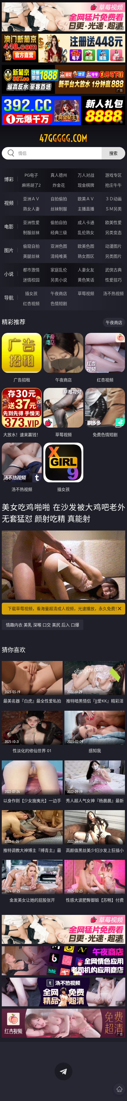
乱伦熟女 (86, 232)
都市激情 (31, 270)
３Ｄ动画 (113, 198)
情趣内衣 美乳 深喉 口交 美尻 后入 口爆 (42, 625)
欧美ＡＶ (86, 198)
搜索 (113, 153)
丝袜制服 (59, 209)
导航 (9, 297)
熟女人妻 (31, 209)
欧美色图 (86, 246)
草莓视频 (86, 293)
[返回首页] (119, 1089)
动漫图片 (113, 246)
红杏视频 (31, 303)
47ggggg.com (63, 138)
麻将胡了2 (31, 185)
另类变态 (113, 232)
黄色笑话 (86, 280)
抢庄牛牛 (113, 185)
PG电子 (31, 175)
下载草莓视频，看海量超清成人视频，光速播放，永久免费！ (63, 608)
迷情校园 (31, 280)
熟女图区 (86, 256)
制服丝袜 (31, 232)
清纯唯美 (59, 256)
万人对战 (86, 175)
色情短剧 (59, 303)
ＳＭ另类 (113, 209)
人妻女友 (86, 270)
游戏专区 (113, 175)
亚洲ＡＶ (31, 198)
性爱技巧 (113, 280)
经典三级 (59, 232)
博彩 (9, 179)
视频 (9, 203)
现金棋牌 (86, 185)
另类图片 (113, 256)
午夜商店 (59, 293)
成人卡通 (86, 222)
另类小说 (59, 280)
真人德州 (59, 175)
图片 (9, 250)
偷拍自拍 (59, 222)
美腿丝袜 (31, 256)
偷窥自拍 (31, 246)
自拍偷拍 (59, 198)
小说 (9, 274)
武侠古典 (113, 270)
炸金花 (59, 185)
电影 (9, 226)
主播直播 (86, 209)
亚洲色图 (59, 246)
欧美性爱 (113, 222)
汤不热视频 (113, 293)
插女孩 (31, 293)
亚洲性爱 (31, 222)
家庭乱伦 (59, 270)
